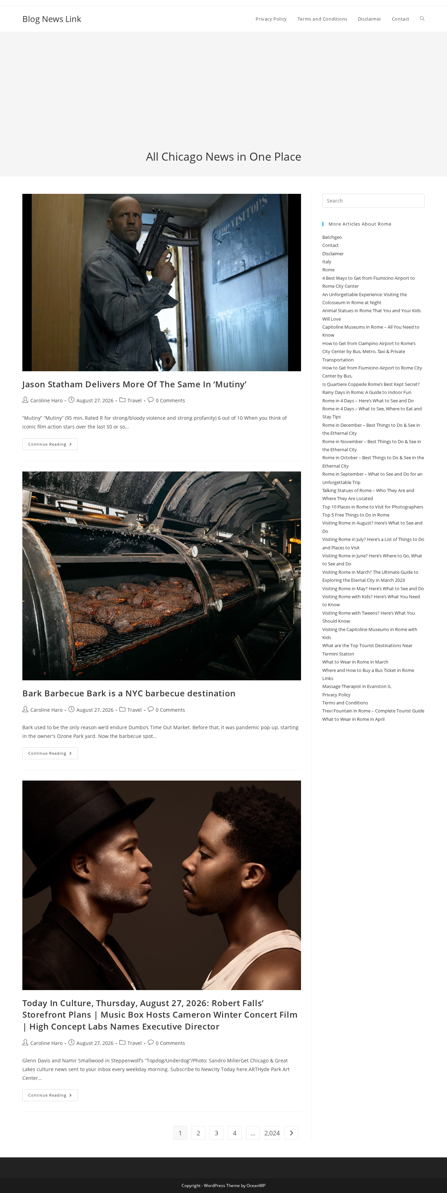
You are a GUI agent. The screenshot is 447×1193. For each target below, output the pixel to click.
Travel (134, 400)
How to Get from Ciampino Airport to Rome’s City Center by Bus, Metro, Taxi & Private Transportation (369, 351)
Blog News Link (51, 18)
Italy (326, 261)
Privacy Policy (336, 694)
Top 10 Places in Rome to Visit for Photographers (372, 507)
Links (327, 678)
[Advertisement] (223, 96)
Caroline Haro (46, 400)
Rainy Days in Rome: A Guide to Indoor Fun (366, 392)
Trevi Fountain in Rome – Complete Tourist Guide (373, 711)
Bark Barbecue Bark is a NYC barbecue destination (129, 693)
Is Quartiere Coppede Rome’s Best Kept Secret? (371, 384)
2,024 (272, 1133)
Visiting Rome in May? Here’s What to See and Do (373, 588)
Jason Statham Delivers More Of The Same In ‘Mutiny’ (134, 384)
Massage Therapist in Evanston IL (356, 686)
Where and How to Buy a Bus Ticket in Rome (368, 670)
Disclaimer (333, 253)
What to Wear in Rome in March (355, 662)
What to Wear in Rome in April (353, 719)
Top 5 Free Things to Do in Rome (355, 515)
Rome (328, 269)
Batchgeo (332, 237)
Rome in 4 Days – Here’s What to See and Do (368, 400)
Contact (330, 245)
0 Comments (170, 400)
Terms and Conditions (345, 703)
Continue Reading (53, 445)
